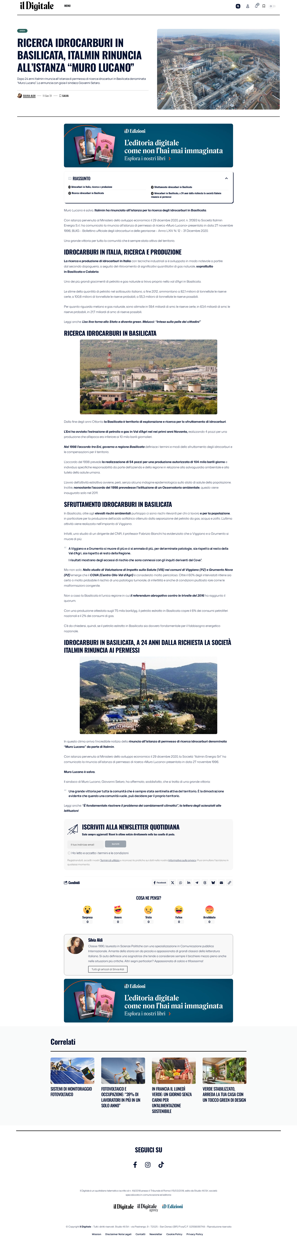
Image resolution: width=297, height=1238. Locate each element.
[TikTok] (161, 1165)
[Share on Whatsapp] (180, 882)
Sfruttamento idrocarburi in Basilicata (173, 187)
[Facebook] (135, 1165)
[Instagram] (147, 1165)
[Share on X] (172, 882)
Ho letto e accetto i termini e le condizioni (100, 853)
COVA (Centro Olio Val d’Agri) (111, 575)
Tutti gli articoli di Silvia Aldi (108, 969)
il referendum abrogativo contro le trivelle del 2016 (167, 595)
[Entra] (247, 6)
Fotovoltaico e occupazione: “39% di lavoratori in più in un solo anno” (120, 1097)
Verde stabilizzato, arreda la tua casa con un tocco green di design (224, 1094)
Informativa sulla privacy (182, 860)
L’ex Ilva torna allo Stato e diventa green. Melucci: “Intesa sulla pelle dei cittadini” (141, 321)
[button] (238, 6)
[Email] (221, 882)
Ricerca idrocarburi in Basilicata (88, 193)
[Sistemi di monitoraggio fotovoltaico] (72, 1071)
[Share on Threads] (204, 882)
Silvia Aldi (29, 96)
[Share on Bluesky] (213, 882)
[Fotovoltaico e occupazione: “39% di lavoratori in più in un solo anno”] (123, 1071)
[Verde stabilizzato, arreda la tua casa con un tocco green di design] (224, 1071)
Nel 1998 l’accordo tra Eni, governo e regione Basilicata (104, 446)
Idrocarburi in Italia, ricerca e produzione (91, 187)
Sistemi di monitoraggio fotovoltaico (71, 1091)
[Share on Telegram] (196, 882)
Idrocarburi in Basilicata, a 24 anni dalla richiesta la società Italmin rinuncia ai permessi (186, 194)
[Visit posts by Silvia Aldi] (19, 95)
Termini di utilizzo (110, 860)
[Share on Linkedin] (188, 882)
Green (22, 31)
